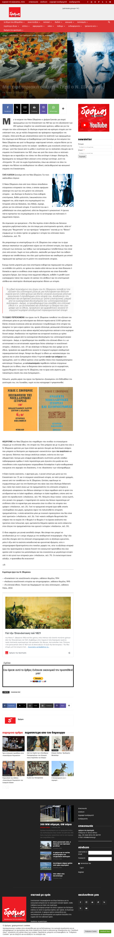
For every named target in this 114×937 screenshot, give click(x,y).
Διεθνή (57, 22)
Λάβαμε (60, 26)
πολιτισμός (55, 750)
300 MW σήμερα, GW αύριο (56, 824)
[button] (109, 22)
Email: (81, 150)
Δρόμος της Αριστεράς (12, 30)
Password (81, 858)
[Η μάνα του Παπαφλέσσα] (38, 768)
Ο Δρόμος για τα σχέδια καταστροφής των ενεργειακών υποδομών (61, 854)
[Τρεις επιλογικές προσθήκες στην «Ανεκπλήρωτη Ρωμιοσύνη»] (13, 743)
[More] (63, 109)
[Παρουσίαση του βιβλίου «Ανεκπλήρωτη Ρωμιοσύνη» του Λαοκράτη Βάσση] (13, 768)
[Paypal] (99, 2)
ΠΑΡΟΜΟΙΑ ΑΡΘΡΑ (12, 733)
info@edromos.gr (89, 837)
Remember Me (86, 863)
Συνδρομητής (74, 2)
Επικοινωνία (33, 2)
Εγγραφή (82, 156)
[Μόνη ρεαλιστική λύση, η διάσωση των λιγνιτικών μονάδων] (45, 845)
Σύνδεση (43, 2)
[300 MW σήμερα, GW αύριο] (57, 813)
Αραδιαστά (55, 775)
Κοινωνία (68, 22)
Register (81, 872)
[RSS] (102, 2)
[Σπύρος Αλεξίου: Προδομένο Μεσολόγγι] (63, 743)
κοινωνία (30, 750)
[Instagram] (91, 2)
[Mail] (95, 2)
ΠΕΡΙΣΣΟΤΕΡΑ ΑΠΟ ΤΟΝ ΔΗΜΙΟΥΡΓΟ (45, 733)
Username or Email (83, 853)
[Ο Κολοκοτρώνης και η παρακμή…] (63, 768)
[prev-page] (3, 787)
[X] (106, 2)
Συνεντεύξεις (33, 22)
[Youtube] (110, 2)
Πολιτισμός (81, 22)
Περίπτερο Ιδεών (10, 26)
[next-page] (7, 787)
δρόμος (9, 93)
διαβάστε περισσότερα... (39, 921)
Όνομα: (81, 144)
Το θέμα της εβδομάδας (13, 22)
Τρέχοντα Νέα (90, 26)
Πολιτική (46, 22)
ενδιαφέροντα (74, 26)
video (50, 26)
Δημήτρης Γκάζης (45, 827)
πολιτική (5, 750)
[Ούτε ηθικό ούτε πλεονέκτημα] (45, 877)
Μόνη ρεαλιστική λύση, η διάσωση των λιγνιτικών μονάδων (62, 844)
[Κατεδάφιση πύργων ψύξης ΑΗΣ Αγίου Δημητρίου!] (45, 866)
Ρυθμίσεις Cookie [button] (91, 931)
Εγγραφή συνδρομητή (58, 2)
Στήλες (25, 26)
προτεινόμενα (16, 82)
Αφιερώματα (38, 26)
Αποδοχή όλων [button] (105, 931)
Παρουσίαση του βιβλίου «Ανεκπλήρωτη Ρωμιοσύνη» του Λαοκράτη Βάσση (12, 780)
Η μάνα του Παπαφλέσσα (35, 778)
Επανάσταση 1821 (15, 692)
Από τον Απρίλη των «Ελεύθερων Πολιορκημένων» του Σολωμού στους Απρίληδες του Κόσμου (37, 755)
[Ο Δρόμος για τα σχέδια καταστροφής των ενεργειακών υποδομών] (45, 855)
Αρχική (4, 35)
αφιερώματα (14, 35)
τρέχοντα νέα (6, 775)
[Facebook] (87, 2)
